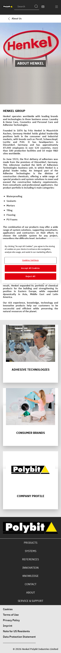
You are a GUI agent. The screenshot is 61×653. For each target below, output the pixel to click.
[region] (30, 261)
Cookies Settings (30, 260)
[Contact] (42, 6)
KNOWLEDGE (31, 576)
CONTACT (30, 584)
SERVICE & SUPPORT (30, 601)
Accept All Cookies (30, 268)
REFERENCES (30, 559)
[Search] (36, 7)
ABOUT (30, 593)
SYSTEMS (30, 551)
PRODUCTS (30, 543)
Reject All (30, 276)
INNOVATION (30, 568)
